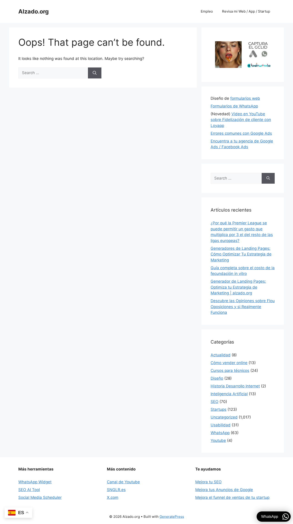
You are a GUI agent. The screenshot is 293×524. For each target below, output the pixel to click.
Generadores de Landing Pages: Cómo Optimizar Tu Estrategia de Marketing (241, 254)
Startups (218, 409)
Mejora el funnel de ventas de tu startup (232, 497)
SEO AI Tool (29, 489)
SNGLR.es (116, 489)
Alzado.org (33, 11)
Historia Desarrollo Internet (235, 386)
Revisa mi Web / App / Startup (246, 11)
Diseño (217, 378)
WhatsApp (220, 432)
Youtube (218, 440)
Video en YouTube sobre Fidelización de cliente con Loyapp (241, 120)
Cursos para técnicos (230, 370)
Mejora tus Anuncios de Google (224, 489)
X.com (112, 497)
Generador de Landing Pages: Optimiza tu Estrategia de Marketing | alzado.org (238, 287)
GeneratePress (172, 516)
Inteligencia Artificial (229, 394)
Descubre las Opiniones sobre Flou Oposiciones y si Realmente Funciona (243, 306)
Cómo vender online (229, 362)
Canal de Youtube (123, 482)
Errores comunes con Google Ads (241, 133)
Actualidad (221, 355)
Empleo (207, 11)
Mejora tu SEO (208, 482)
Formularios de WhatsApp (234, 106)
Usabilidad (221, 425)
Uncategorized (224, 417)
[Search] (94, 72)
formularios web (245, 98)
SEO (214, 401)
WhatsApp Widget (35, 482)
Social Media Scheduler (40, 497)
